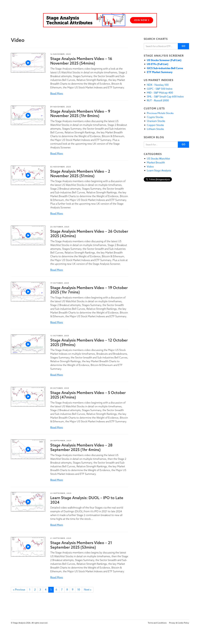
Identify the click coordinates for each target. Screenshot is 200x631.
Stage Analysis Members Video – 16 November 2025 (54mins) (81, 60)
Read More (56, 93)
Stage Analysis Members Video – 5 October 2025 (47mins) (88, 394)
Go (184, 46)
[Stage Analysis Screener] (100, 20)
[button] (28, 62)
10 (78, 590)
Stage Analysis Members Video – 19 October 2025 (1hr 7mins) (89, 290)
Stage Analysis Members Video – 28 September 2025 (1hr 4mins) (81, 447)
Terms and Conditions (157, 622)
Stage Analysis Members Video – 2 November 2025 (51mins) (80, 173)
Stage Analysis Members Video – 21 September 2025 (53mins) (81, 545)
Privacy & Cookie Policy (179, 622)
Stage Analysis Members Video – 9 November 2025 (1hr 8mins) (80, 113)
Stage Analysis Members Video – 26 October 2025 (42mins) (89, 233)
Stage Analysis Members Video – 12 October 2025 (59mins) (89, 342)
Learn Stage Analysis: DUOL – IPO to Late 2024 (86, 500)
